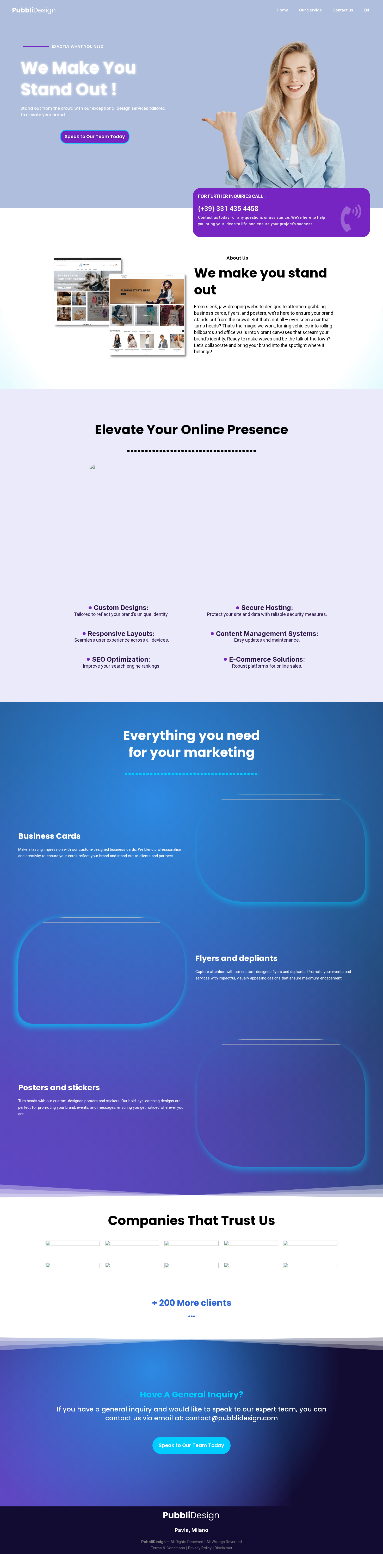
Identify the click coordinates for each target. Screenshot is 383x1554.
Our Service (310, 10)
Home (282, 10)
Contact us (342, 10)
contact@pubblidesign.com (231, 1418)
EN (366, 10)
